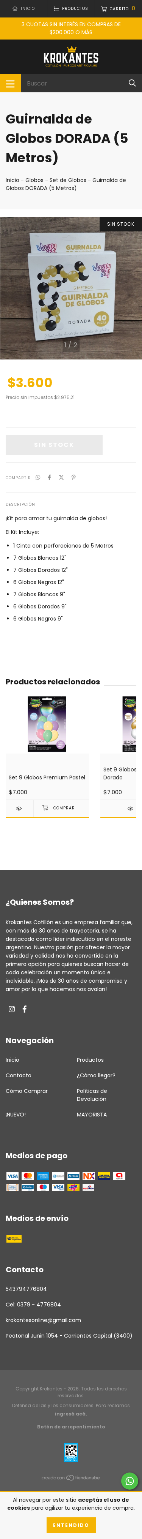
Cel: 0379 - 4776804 (33, 1304)
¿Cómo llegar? (96, 1075)
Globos (34, 180)
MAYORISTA (92, 1114)
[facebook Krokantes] (24, 1009)
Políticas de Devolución (92, 1095)
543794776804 (26, 1289)
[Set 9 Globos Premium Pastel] (19, 808)
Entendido (71, 1525)
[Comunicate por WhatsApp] (129, 1481)
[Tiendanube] (71, 1479)
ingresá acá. (71, 1414)
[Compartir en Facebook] (49, 477)
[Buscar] (132, 83)
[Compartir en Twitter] (61, 477)
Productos (90, 1060)
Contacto (18, 1075)
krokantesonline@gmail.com (43, 1320)
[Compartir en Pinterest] (74, 477)
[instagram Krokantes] (12, 1009)
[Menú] (10, 83)
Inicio (12, 180)
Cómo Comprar (27, 1091)
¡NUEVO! (16, 1114)
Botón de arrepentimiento (71, 1426)
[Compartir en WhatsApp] (38, 477)
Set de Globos (68, 180)
